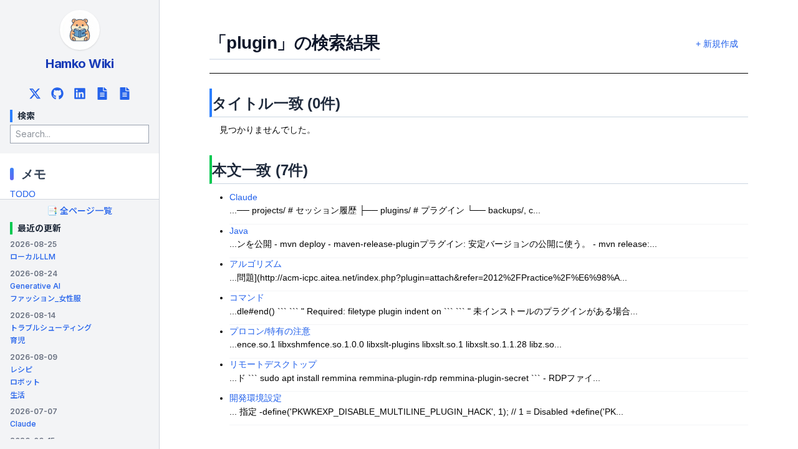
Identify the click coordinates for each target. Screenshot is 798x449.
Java (238, 231)
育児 (17, 340)
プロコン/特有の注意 (269, 331)
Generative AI (35, 286)
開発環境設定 (255, 398)
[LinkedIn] (80, 93)
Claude (23, 423)
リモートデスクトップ (273, 364)
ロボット (25, 382)
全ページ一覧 (79, 210)
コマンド (246, 297)
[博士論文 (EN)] (124, 93)
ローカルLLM (32, 256)
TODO (23, 194)
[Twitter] (35, 93)
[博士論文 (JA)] (102, 93)
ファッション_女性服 (45, 298)
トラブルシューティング (51, 327)
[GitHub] (57, 93)
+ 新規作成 (717, 44)
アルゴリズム (255, 264)
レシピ (21, 369)
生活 (17, 395)
